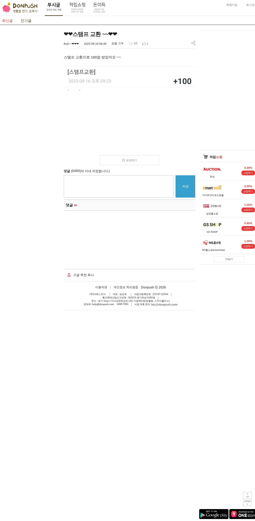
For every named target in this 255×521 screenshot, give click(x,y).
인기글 (26, 21)
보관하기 (131, 160)
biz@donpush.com (164, 304)
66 (135, 43)
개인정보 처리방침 (126, 287)
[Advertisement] (30, 90)
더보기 (229, 259)
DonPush (20, 8)
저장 (185, 186)
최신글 (7, 21)
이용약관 (101, 287)
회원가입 (231, 4)
